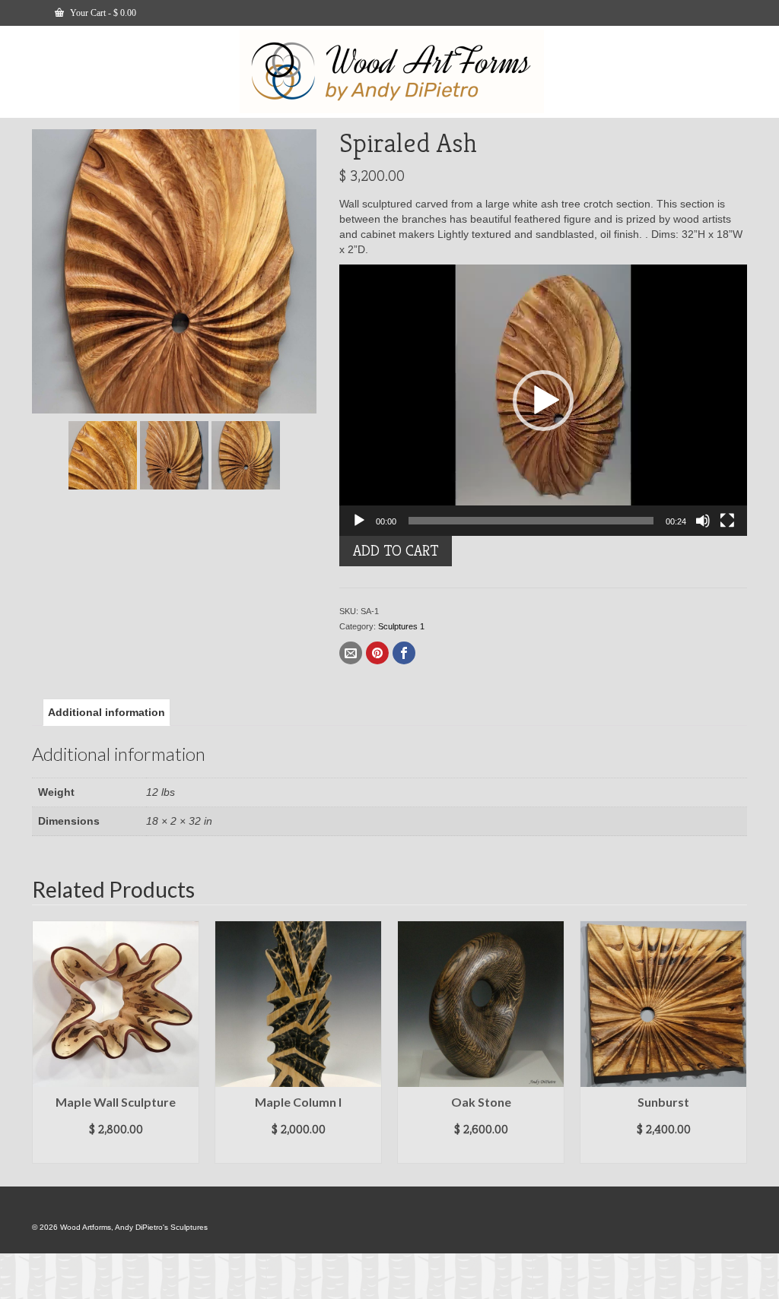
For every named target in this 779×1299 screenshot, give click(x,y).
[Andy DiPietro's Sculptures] (391, 71)
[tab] (106, 712)
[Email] (350, 653)
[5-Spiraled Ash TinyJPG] (174, 271)
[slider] (531, 520)
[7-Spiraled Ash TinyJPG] (174, 454)
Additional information (106, 712)
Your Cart (102, 13)
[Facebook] (404, 653)
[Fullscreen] (727, 520)
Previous (45, 1042)
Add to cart (395, 550)
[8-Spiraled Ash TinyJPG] (245, 454)
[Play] (359, 520)
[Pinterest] (377, 653)
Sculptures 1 (401, 626)
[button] (543, 400)
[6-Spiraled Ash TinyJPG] (102, 454)
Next (733, 1042)
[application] (543, 400)
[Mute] (703, 520)
